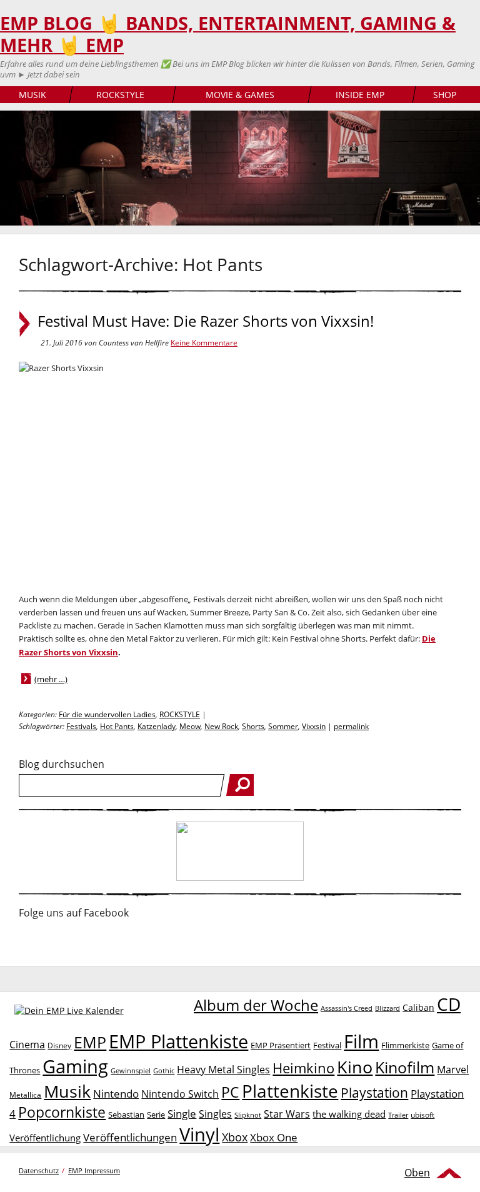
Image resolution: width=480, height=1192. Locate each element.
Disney (59, 1045)
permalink (351, 726)
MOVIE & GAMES (240, 95)
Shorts (253, 726)
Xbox (235, 1137)
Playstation (374, 1092)
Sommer (283, 726)
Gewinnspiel (131, 1070)
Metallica (25, 1095)
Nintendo (116, 1093)
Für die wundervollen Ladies (107, 714)
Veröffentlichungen (130, 1137)
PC (230, 1092)
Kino (354, 1066)
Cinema (27, 1044)
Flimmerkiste (405, 1045)
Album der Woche (256, 1005)
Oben (417, 1173)
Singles (215, 1113)
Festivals (81, 726)
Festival (327, 1045)
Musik (67, 1091)
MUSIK (32, 95)
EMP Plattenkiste (178, 1041)
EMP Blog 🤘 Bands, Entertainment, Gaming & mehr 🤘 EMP (228, 34)
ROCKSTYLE (120, 95)
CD (449, 1004)
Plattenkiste (290, 1091)
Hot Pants (117, 726)
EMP (90, 1042)
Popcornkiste (62, 1112)
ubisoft (422, 1115)
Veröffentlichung (45, 1137)
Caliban (418, 1007)
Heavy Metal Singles (223, 1069)
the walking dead (349, 1114)
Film (361, 1041)
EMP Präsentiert (281, 1045)
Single (182, 1113)
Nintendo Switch (180, 1094)
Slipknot (247, 1115)
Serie (156, 1114)
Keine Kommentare (204, 342)
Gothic (163, 1070)
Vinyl (199, 1134)
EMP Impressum (94, 1170)
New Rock (221, 726)
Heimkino (303, 1068)
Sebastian (126, 1114)
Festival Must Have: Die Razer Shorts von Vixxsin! (206, 321)
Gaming (75, 1066)
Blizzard (387, 1008)
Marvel (453, 1069)
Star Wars (287, 1114)
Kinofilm (404, 1067)
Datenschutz (39, 1170)
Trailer (398, 1115)
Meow (190, 726)
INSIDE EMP (360, 95)
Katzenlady (157, 726)
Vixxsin (314, 726)
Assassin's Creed (346, 1008)
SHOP (444, 95)
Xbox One (274, 1137)
